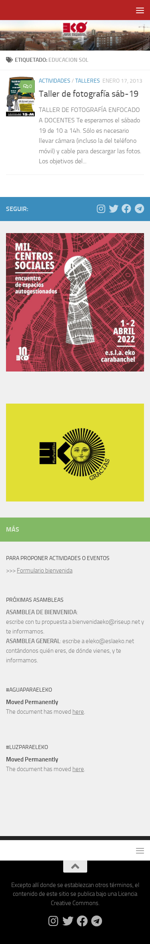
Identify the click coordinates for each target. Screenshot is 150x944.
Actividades (54, 80)
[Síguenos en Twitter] (113, 208)
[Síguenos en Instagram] (101, 208)
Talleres (87, 80)
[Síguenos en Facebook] (126, 208)
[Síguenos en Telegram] (139, 208)
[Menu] (140, 10)
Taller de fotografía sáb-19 (88, 94)
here (78, 711)
